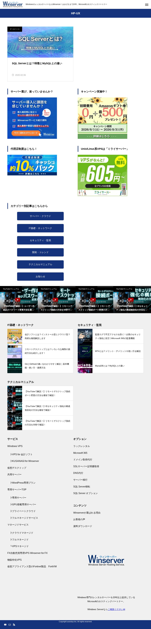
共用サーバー (14, 474)
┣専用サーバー (18, 497)
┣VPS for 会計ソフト (21, 454)
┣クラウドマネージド (21, 533)
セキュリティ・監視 (40, 240)
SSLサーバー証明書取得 (86, 466)
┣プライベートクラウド (23, 511)
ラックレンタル (81, 446)
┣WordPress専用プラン (23, 482)
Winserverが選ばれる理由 (86, 512)
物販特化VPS (14, 560)
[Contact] (9, 624)
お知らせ (40, 276)
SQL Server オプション (85, 493)
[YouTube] (5, 624)
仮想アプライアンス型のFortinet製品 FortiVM (32, 566)
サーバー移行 (80, 480)
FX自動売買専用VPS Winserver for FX (27, 553)
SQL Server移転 (81, 486)
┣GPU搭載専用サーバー (23, 504)
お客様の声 (79, 519)
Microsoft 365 (80, 453)
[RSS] (14, 624)
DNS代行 (78, 473)
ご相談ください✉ (116, 609)
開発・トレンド (40, 252)
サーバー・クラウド (40, 216)
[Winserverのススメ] (13, 4)
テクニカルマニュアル (40, 264)
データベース (15, 29)
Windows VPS (15, 446)
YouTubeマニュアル (11, 289)
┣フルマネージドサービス (24, 518)
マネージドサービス (18, 524)
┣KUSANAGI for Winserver (24, 461)
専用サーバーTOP (16, 489)
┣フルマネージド (19, 539)
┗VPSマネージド (19, 546)
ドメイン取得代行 (82, 459)
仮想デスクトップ (16, 468)
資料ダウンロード (82, 526)
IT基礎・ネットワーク (40, 228)
